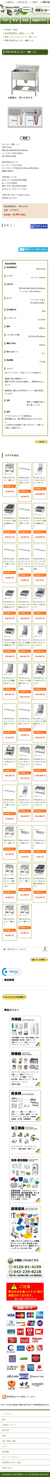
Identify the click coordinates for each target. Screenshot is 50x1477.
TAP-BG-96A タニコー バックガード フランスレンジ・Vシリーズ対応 (40, 564)
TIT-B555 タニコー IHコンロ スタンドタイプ (40, 761)
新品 (15, 30)
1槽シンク (9, 37)
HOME (8, 30)
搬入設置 (5, 1430)
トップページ (7, 1414)
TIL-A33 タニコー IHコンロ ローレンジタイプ (40, 480)
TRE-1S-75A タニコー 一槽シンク (24, 881)
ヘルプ (4, 1446)
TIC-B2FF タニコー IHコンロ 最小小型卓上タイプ (9, 642)
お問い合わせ (7, 1468)
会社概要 (5, 1452)
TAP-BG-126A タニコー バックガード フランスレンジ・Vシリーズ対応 (25, 564)
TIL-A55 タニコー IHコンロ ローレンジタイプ (25, 802)
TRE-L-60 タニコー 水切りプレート (40, 842)
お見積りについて (9, 1425)
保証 (3, 1436)
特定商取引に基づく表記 (11, 1462)
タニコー (20, 37)
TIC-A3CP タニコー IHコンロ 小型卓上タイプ (25, 604)
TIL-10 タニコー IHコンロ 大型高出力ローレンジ (9, 680)
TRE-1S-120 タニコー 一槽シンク (9, 921)
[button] (12, 972)
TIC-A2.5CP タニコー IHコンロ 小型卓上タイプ (9, 604)
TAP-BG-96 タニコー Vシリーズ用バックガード (25, 721)
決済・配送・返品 (9, 1441)
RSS (18, 1397)
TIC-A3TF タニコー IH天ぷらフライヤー (9, 761)
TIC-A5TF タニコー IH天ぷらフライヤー (40, 680)
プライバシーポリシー (10, 1457)
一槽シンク (32, 37)
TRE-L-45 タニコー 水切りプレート (25, 842)
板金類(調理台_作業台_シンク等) (19, 33)
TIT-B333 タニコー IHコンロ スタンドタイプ (40, 802)
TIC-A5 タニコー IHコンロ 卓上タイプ (40, 604)
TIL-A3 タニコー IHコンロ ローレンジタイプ (39, 642)
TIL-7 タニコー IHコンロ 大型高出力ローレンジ (24, 642)
